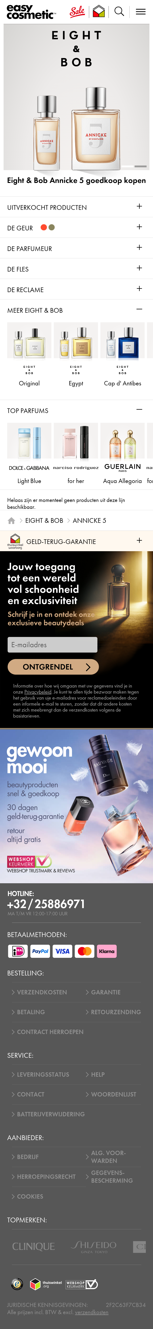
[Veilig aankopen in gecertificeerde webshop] (81, 1284)
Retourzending (116, 1012)
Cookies (30, 1196)
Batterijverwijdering (51, 1114)
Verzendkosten (42, 992)
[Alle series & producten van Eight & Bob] (76, 48)
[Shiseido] (93, 1247)
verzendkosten (91, 1312)
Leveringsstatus (43, 1074)
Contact (30, 1094)
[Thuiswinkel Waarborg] (46, 1284)
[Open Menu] (33, 12)
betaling (31, 1012)
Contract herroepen (50, 1032)
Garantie (106, 992)
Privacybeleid (37, 692)
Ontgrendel (48, 667)
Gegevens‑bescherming (112, 1177)
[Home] (11, 520)
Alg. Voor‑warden (108, 1157)
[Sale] (77, 12)
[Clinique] (33, 1247)
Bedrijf (28, 1157)
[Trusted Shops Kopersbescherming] (17, 1284)
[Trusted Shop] (99, 12)
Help (98, 1074)
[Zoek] (119, 12)
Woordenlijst (113, 1094)
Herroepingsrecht (46, 1177)
